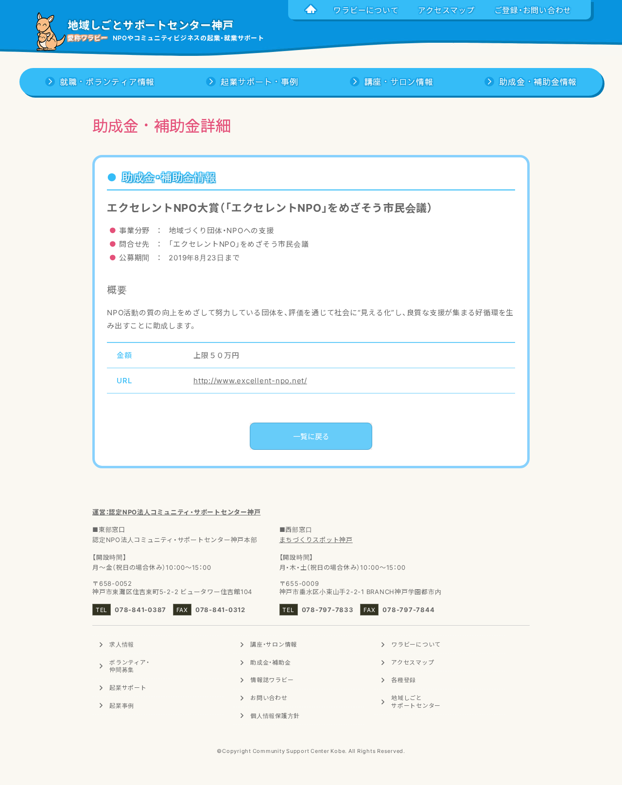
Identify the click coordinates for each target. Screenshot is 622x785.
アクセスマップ (412, 662)
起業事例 (121, 705)
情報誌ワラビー (272, 679)
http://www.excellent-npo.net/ (250, 380)
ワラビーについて (416, 644)
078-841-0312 (220, 609)
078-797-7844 (408, 609)
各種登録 (403, 679)
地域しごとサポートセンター (416, 701)
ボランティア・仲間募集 (129, 666)
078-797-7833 (328, 609)
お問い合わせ (269, 697)
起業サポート (128, 687)
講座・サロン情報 (273, 644)
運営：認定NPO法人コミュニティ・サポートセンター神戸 (176, 511)
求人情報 (121, 644)
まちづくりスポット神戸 (316, 539)
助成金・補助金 (270, 662)
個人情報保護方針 (275, 715)
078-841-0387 (140, 609)
